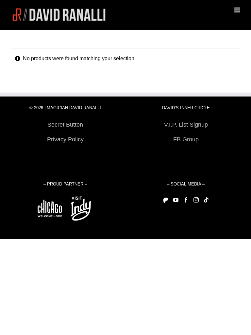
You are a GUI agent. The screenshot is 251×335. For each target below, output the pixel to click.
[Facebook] (186, 200)
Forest (65, 154)
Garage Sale (185, 154)
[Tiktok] (206, 200)
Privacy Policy (65, 139)
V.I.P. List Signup (186, 124)
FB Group (186, 139)
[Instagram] (196, 200)
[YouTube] (175, 200)
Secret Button (65, 124)
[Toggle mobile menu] (237, 10)
